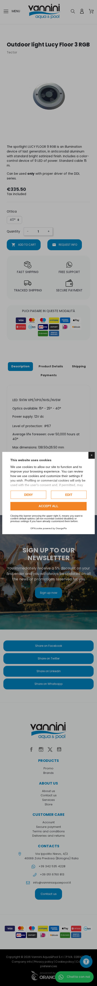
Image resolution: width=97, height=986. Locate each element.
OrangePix (61, 528)
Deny (28, 495)
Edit (68, 495)
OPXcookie (36, 528)
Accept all (48, 506)
